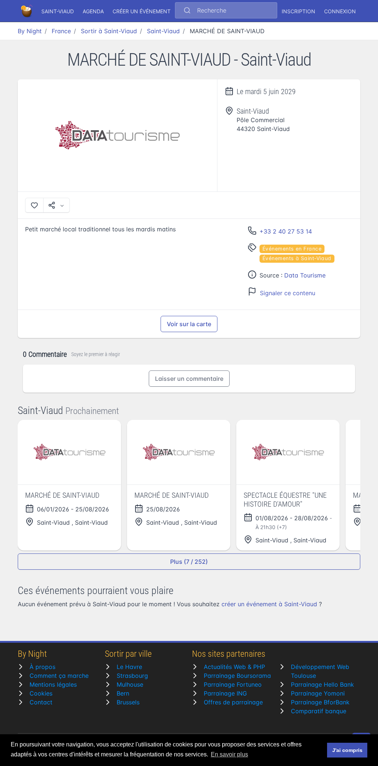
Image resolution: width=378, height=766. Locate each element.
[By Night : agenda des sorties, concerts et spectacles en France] (27, 11)
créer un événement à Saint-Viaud (269, 604)
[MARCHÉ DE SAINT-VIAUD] (117, 135)
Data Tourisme (305, 275)
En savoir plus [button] (229, 754)
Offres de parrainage (233, 702)
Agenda (93, 11)
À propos (42, 666)
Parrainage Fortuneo (233, 684)
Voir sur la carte (189, 324)
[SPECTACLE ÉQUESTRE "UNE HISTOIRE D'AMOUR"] (288, 452)
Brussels (128, 702)
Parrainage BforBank (320, 702)
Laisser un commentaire (189, 378)
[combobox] (226, 11)
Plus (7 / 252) (189, 561)
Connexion (340, 11)
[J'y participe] (34, 205)
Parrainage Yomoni (318, 693)
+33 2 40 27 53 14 (286, 231)
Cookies (41, 693)
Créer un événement (142, 11)
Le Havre (129, 666)
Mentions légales (53, 684)
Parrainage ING (225, 693)
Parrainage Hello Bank (322, 684)
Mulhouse (130, 684)
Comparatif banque (318, 711)
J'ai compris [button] (347, 750)
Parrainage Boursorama (237, 675)
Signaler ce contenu (287, 293)
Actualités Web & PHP (234, 666)
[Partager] (56, 205)
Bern (123, 693)
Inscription (298, 11)
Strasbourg (132, 675)
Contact (41, 702)
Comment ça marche (59, 675)
